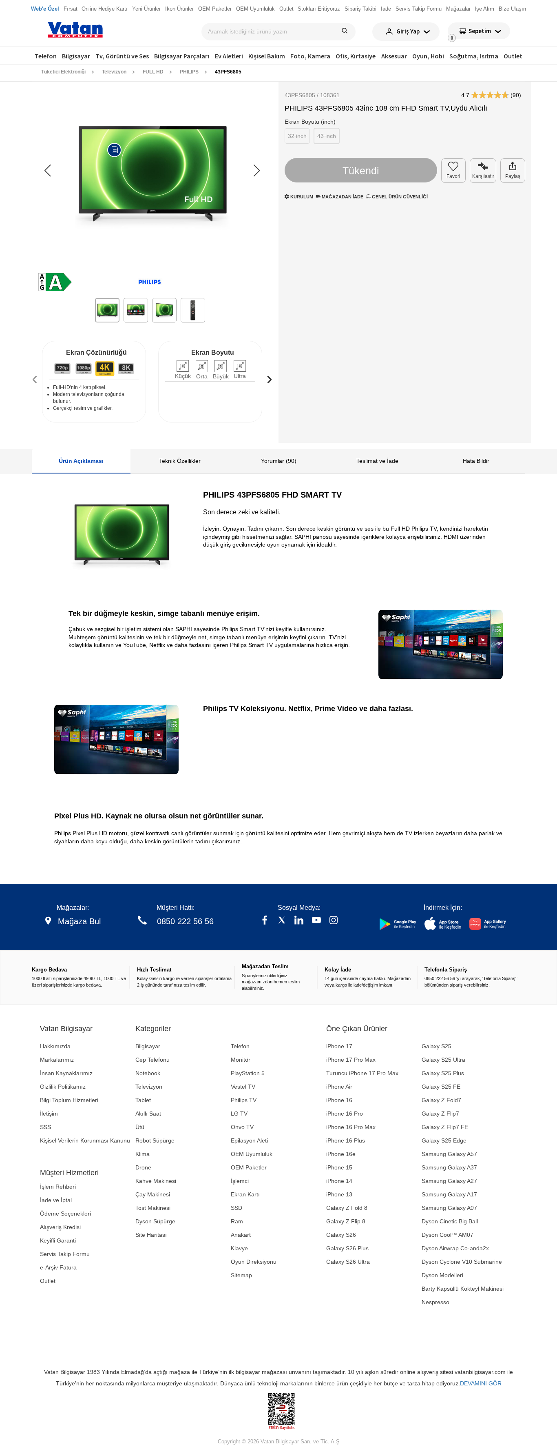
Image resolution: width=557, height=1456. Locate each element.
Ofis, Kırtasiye (356, 56)
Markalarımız (57, 1059)
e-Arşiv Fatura (58, 1267)
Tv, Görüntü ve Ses (122, 56)
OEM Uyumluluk (251, 1154)
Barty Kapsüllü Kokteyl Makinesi (463, 1288)
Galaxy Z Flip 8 (345, 1221)
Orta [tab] (202, 376)
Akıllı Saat (148, 1113)
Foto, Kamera (310, 56)
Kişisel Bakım (266, 56)
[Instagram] (333, 921)
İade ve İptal (56, 1200)
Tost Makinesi (152, 1208)
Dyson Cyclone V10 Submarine (462, 1261)
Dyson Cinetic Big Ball (450, 1221)
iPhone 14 (339, 1181)
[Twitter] (281, 921)
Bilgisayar (76, 56)
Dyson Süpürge (155, 1221)
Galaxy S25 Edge (444, 1140)
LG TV (239, 1113)
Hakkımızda (55, 1046)
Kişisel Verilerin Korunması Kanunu (85, 1140)
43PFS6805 (228, 72)
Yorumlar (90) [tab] (278, 461)
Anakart (241, 1234)
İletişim (49, 1113)
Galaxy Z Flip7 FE (445, 1127)
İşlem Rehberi (58, 1186)
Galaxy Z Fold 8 (346, 1208)
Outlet (513, 56)
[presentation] (35, 378)
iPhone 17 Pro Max (351, 1059)
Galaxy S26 (341, 1234)
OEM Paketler (249, 1167)
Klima (142, 1154)
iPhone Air (339, 1086)
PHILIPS (189, 72)
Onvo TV (242, 1127)
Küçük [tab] (183, 376)
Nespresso (435, 1302)
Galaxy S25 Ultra (443, 1059)
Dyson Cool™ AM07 (447, 1234)
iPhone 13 (339, 1194)
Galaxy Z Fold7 (441, 1100)
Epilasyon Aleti (249, 1140)
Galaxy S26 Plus (347, 1248)
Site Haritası (151, 1234)
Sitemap (241, 1275)
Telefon (46, 56)
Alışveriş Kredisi (60, 1227)
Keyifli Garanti (58, 1240)
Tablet (143, 1100)
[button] (256, 171)
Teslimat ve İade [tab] (377, 461)
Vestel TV (243, 1086)
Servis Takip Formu (65, 1254)
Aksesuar (394, 56)
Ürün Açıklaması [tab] (81, 461)
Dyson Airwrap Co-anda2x (455, 1248)
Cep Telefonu (152, 1059)
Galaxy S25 (436, 1046)
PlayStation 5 (248, 1073)
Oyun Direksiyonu (253, 1261)
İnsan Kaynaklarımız (66, 1073)
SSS (45, 1127)
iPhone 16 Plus (345, 1140)
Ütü (139, 1127)
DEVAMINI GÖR (481, 1383)
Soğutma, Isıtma (473, 56)
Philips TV (243, 1100)
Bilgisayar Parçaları (181, 56)
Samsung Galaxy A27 (449, 1181)
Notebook (147, 1073)
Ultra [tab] (240, 376)
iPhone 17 (339, 1046)
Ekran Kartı (245, 1194)
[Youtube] (316, 921)
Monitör (240, 1059)
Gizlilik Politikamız (63, 1086)
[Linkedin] (298, 921)
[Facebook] (264, 921)
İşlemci (240, 1181)
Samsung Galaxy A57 (449, 1154)
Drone (143, 1167)
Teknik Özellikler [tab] (180, 461)
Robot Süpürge (155, 1140)
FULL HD (153, 72)
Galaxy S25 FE (441, 1086)
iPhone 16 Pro (344, 1113)
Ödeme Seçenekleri (65, 1213)
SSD (236, 1208)
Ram (237, 1221)
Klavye (239, 1248)
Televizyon (114, 72)
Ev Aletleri (229, 56)
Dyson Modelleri (442, 1275)
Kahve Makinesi (155, 1181)
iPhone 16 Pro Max (351, 1127)
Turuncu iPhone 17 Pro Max (362, 1073)
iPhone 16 (339, 1100)
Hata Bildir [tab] (476, 461)
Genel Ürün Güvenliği (399, 196)
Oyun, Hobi (428, 56)
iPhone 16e (341, 1154)
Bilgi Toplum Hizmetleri (69, 1100)
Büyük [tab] (221, 376)
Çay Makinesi (152, 1194)
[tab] (62, 368)
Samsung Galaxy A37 (449, 1167)
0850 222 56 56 (185, 921)
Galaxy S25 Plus (443, 1073)
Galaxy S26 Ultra (348, 1261)
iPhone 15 (339, 1167)
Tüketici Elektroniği (63, 72)
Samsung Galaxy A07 (449, 1208)
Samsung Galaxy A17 (449, 1194)
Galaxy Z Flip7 (440, 1113)
